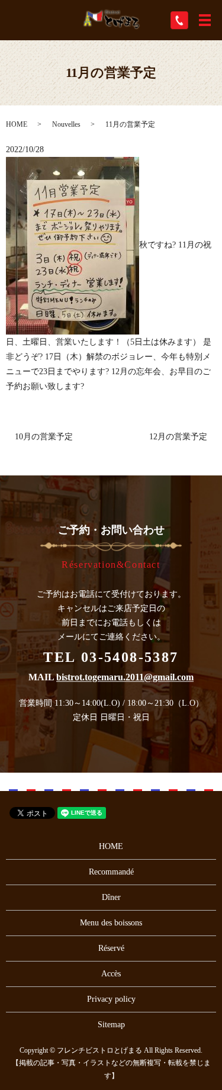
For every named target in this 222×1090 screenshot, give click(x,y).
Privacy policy (111, 999)
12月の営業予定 (178, 436)
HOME (16, 124)
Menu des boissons (111, 922)
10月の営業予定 (44, 436)
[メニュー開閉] (205, 20)
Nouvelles (66, 124)
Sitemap (111, 1024)
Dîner (111, 897)
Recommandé (111, 871)
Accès (111, 973)
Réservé (111, 948)
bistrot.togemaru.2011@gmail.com (125, 678)
